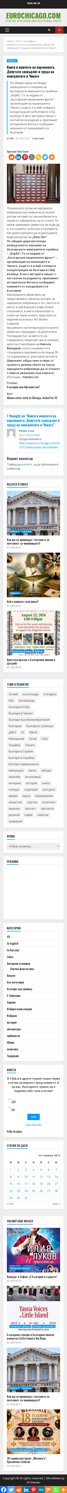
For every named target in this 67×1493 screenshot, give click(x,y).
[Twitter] (45, 157)
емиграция (16, 770)
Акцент (11, 975)
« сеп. (10, 1204)
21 (56, 1184)
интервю (15, 783)
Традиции (13, 1056)
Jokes (10, 957)
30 (18, 1198)
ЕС (22, 732)
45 (8, 937)
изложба (14, 777)
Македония (16, 739)
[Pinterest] (25, 157)
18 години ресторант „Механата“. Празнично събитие (33, 1431)
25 (33, 1191)
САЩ (44, 739)
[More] (52, 157)
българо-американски (24, 764)
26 (41, 1191)
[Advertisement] (32, 893)
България (15, 726)
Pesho (23, 431)
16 (18, 1184)
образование (44, 796)
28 (56, 1191)
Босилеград (26, 700)
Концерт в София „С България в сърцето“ (33, 1250)
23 (18, 1191)
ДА (14, 1102)
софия (28, 815)
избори (46, 770)
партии (32, 802)
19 (41, 1184)
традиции (15, 821)
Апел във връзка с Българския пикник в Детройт (33, 633)
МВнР (33, 732)
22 (10, 1191)
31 (25, 1198)
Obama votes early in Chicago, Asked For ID (32, 396)
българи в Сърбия (21, 751)
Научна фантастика (22, 969)
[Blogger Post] (32, 157)
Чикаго (30, 745)
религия (14, 815)
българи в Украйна (21, 758)
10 (25, 1177)
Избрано (12, 61)
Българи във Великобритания (29, 720)
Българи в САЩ (19, 707)
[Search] (49, 30)
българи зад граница (21, 651)
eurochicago (31, 694)
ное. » (56, 1204)
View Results (33, 1125)
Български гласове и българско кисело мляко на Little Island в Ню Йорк (33, 1308)
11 (33, 1177)
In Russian (13, 950)
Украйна (14, 745)
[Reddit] (12, 157)
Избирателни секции (19, 1009)
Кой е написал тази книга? (33, 575)
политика (26, 531)
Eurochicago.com (33, 15)
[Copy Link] (38, 157)
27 (48, 1191)
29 (10, 1198)
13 (48, 1177)
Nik (11, 138)
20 (48, 1184)
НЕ (13, 1110)
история (31, 783)
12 (41, 1177)
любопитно (13, 1036)
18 (33, 1184)
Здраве (11, 1002)
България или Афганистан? (23, 385)
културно (48, 789)
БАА (11, 700)
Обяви (10, 1042)
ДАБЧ (12, 732)
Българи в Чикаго (21, 713)
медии (13, 796)
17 (25, 1184)
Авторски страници (18, 963)
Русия (32, 739)
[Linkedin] (18, 157)
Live (59, 30)
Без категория (15, 982)
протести (47, 808)
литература (14, 1029)
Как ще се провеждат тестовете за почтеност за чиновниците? (33, 513)
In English (50, 694)
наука (26, 796)
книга (46, 783)
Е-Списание (13, 996)
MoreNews (53, 1478)
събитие (42, 815)
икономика (32, 777)
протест (30, 808)
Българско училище (39, 726)
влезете (26, 464)
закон (32, 770)
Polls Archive (14, 1131)
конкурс (14, 789)
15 (10, 1184)
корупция (30, 789)
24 (25, 1191)
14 (56, 1177)
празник (14, 808)
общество (15, 802)
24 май (13, 694)
